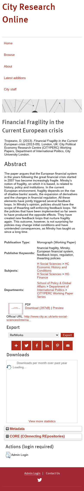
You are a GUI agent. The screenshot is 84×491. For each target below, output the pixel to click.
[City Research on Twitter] (39, 480)
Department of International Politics (53, 288)
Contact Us (53, 473)
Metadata (17, 429)
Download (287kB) (37, 308)
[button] (8, 455)
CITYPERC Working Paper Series (55, 295)
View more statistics (42, 421)
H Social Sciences (49, 263)
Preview (58, 308)
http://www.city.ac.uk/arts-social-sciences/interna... (37, 318)
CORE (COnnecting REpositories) (37, 436)
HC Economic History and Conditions (53, 267)
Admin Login (32, 473)
